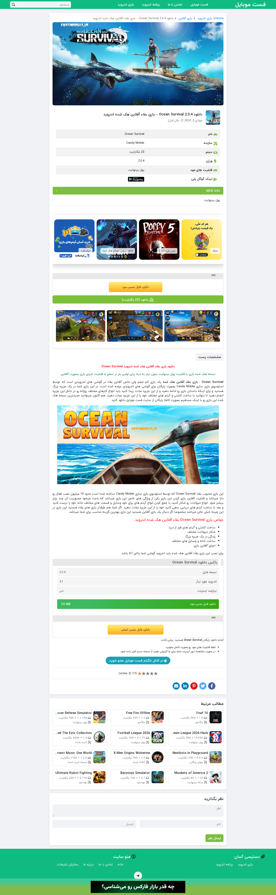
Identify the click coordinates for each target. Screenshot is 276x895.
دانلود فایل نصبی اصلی (135, 629)
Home (219, 18)
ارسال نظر (214, 838)
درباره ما (88, 864)
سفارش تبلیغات (67, 864)
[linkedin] (185, 686)
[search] (13, 4)
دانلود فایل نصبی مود (135, 287)
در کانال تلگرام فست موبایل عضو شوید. (135, 660)
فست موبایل (199, 4)
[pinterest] (194, 686)
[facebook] (211, 686)
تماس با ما (175, 4)
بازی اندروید (126, 4)
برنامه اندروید (151, 4)
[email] (176, 686)
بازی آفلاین (185, 18)
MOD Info (213, 190)
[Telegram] (138, 876)
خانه (120, 864)
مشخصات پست (209, 357)
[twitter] (202, 686)
